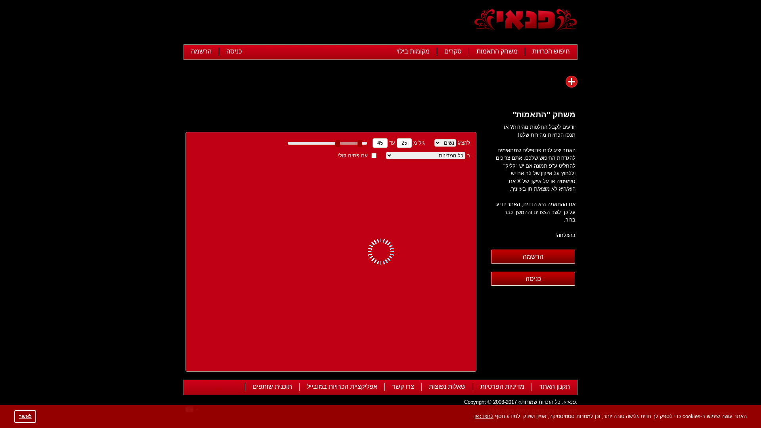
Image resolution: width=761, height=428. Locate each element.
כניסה (234, 51)
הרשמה (201, 51)
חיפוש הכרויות (551, 51)
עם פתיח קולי (353, 156)
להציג (464, 143)
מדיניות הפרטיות (502, 386)
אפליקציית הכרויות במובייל (342, 386)
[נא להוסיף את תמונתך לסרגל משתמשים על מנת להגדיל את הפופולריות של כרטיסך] (571, 82)
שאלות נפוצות (447, 386)
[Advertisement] (328, 23)
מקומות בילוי (413, 51)
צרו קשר (403, 386)
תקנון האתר (554, 386)
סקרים (453, 51)
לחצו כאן (483, 416)
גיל (422, 143)
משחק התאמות (497, 51)
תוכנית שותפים (272, 386)
